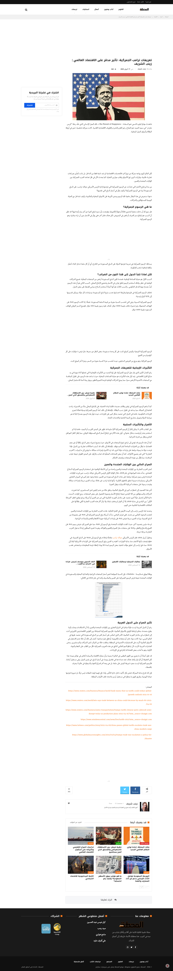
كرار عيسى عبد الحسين (96, 922)
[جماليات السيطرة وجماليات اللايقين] (147, 564)
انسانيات (85, 9)
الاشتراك (30, 105)
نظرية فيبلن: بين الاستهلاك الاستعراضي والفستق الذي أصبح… (81, 394)
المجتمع (118, 843)
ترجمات (74, 9)
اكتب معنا (140, 2)
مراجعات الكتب (145, 843)
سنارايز (98, 967)
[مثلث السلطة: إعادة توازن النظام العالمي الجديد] (147, 395)
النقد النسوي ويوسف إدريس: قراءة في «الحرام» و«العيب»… (80, 562)
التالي (142, 887)
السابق (146, 887)
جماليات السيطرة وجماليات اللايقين (126, 561)
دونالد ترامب (117, 538)
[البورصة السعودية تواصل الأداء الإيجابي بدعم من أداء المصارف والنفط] (136, 865)
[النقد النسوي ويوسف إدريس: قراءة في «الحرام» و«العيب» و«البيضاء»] (101, 564)
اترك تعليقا (107, 900)
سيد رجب (102, 928)
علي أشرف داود (100, 941)
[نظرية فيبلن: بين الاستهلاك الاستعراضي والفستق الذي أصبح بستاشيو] (101, 395)
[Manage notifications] (167, 966)
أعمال (96, 9)
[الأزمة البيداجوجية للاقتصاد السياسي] (81, 865)
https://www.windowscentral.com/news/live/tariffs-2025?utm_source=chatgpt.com (116, 720)
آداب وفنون (108, 9)
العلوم (121, 9)
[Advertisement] (108, 38)
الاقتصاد (91, 843)
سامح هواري (101, 935)
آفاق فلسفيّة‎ (79, 961)
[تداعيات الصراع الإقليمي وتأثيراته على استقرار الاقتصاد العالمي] (81, 836)
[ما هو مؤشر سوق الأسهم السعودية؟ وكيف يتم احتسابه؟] (109, 865)
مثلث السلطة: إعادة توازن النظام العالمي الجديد (126, 394)
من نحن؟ (148, 2)
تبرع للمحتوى (131, 2)
